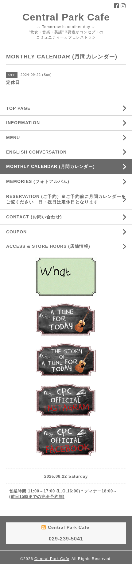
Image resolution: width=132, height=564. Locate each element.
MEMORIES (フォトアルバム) (37, 181)
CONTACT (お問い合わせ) (34, 216)
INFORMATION (37, 122)
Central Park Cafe (66, 17)
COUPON (16, 231)
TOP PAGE (18, 108)
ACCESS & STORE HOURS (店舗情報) (48, 246)
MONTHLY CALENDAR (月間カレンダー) (50, 166)
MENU (13, 137)
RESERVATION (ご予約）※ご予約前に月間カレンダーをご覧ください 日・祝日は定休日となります (66, 199)
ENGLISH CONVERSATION (36, 152)
